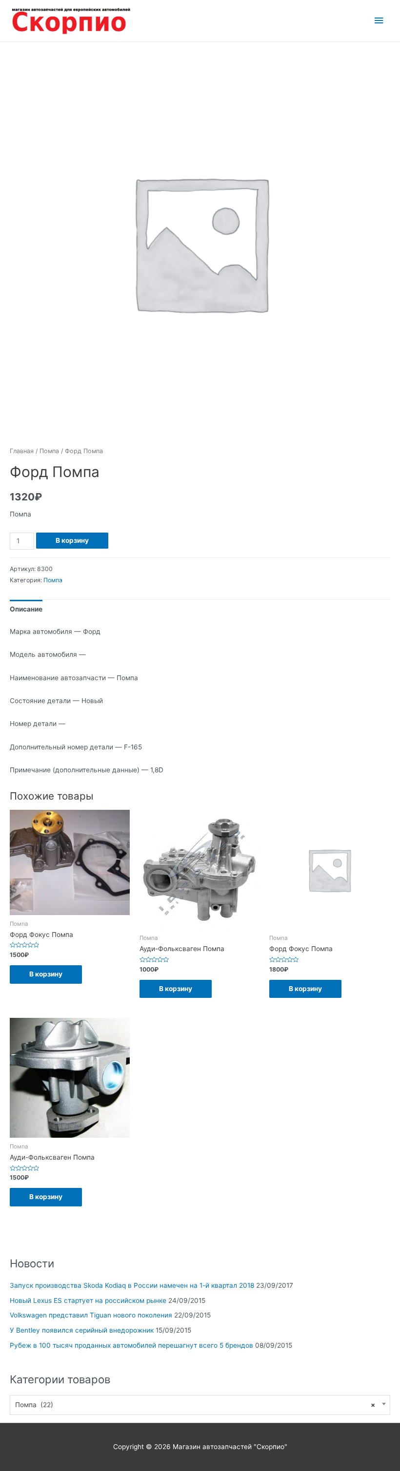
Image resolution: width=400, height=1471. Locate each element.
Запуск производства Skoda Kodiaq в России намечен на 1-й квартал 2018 (132, 1285)
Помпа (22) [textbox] (195, 1405)
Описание (26, 609)
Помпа (49, 451)
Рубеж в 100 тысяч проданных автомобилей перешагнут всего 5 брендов (131, 1345)
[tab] (26, 609)
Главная (22, 451)
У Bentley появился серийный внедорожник (82, 1330)
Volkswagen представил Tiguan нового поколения (91, 1315)
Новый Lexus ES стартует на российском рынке (88, 1300)
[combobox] (200, 1405)
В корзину (72, 540)
